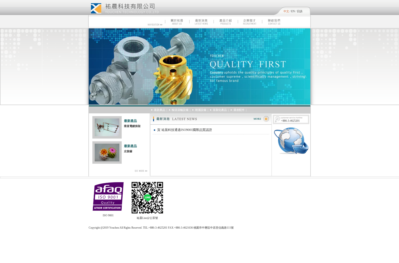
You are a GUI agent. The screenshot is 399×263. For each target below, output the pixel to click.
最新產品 (159, 110)
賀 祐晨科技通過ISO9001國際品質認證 (184, 130)
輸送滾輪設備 (180, 110)
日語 (299, 11)
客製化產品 (220, 110)
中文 (286, 11)
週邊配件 (239, 110)
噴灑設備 (200, 110)
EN (293, 11)
